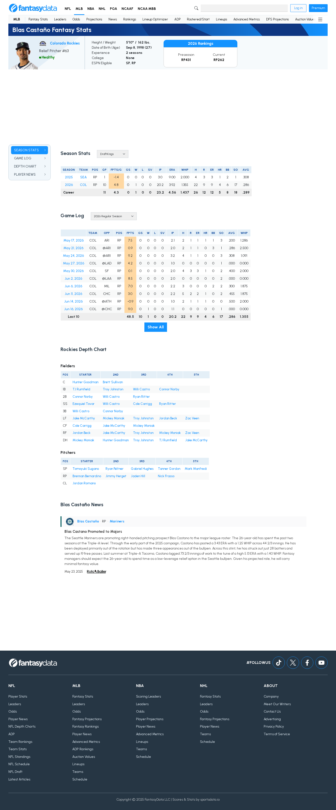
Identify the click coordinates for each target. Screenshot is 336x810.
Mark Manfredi (196, 469)
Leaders (60, 19)
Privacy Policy (274, 726)
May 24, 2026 (73, 256)
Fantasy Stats (38, 19)
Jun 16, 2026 (73, 309)
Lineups (221, 19)
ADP (177, 19)
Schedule (79, 779)
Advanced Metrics (246, 19)
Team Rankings (20, 742)
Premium (318, 8)
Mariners (117, 521)
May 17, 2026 (73, 240)
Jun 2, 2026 (73, 278)
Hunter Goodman (85, 382)
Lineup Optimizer (155, 19)
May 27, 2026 (73, 263)
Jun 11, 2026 (73, 294)
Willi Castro (141, 389)
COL (83, 185)
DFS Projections (277, 19)
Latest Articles (19, 779)
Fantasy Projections (87, 719)
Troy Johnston (113, 389)
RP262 (219, 60)
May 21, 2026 (73, 248)
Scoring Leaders (148, 696)
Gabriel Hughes (142, 469)
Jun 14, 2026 (73, 301)
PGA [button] (113, 9)
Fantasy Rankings (85, 726)
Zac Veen (192, 418)
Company (271, 696)
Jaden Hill (138, 476)
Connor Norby (169, 389)
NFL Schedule (19, 764)
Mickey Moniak (113, 418)
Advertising (272, 719)
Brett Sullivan (113, 382)
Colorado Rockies (65, 43)
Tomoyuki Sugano (86, 469)
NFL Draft (15, 772)
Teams (77, 772)
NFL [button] (68, 9)
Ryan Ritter (141, 396)
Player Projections (149, 719)
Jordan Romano (84, 483)
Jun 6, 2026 (73, 286)
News (112, 19)
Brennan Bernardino (87, 476)
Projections (94, 19)
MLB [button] (79, 9)
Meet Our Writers (277, 704)
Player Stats (17, 696)
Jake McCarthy (84, 418)
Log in (298, 8)
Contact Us (272, 711)
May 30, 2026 (73, 271)
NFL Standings (19, 757)
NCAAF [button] (127, 9)
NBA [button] (90, 9)
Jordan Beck (168, 418)
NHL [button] (102, 9)
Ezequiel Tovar (83, 404)
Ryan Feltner (114, 469)
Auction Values (305, 19)
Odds (76, 19)
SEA (83, 177)
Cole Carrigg (142, 404)
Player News (18, 719)
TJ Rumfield (81, 389)
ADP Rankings (82, 749)
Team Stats (17, 749)
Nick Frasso (166, 476)
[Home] (33, 8)
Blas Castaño (88, 521)
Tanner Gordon (169, 469)
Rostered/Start (198, 19)
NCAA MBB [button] (147, 9)
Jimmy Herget (116, 476)
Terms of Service (277, 734)
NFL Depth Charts (21, 726)
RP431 (186, 60)
